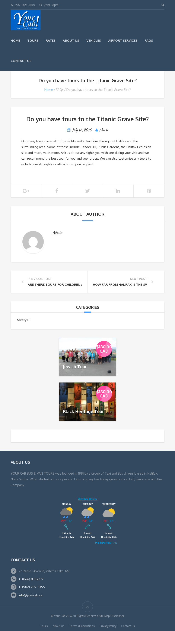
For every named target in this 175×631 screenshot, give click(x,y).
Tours (32, 40)
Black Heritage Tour (83, 411)
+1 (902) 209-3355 (32, 587)
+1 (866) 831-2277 (31, 579)
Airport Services (122, 40)
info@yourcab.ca (30, 595)
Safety (21, 320)
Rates (50, 40)
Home (15, 40)
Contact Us (21, 61)
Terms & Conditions (82, 626)
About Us (71, 40)
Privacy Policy (108, 626)
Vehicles (93, 40)
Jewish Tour (75, 366)
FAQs (149, 40)
